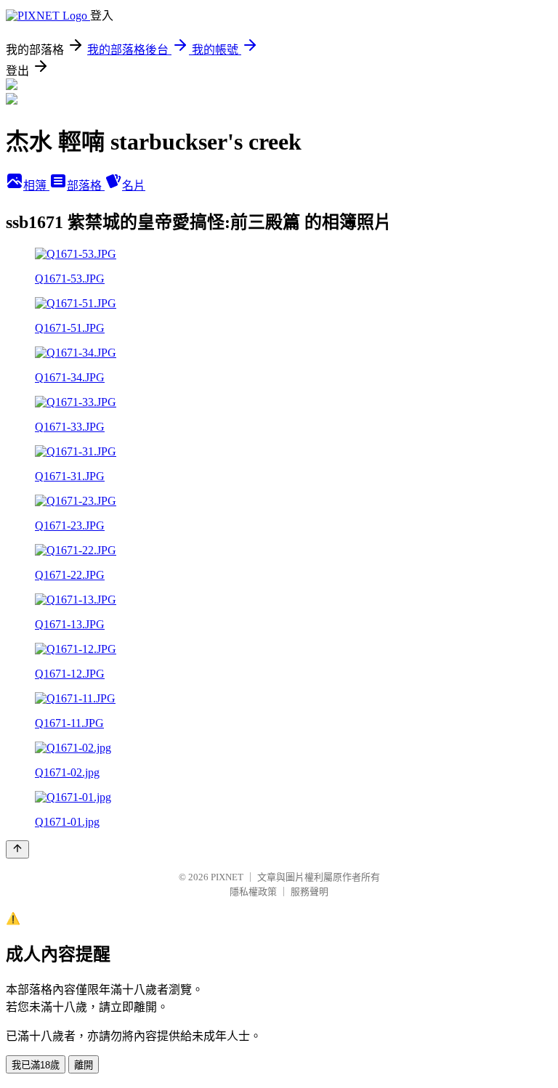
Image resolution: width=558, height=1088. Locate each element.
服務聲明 (309, 891)
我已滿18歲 (36, 1065)
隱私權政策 (253, 891)
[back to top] (17, 849)
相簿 (36, 185)
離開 (83, 1065)
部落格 (86, 185)
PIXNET (227, 877)
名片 (133, 185)
